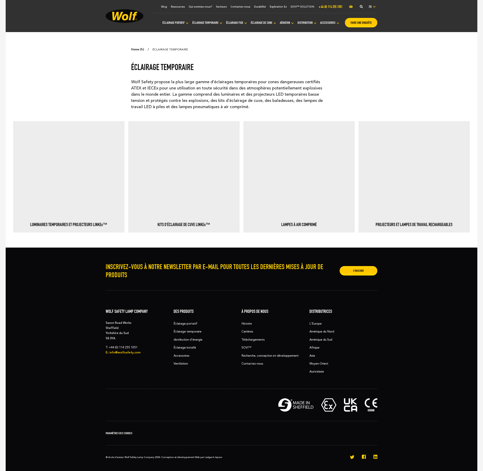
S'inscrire (358, 270)
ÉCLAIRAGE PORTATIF (173, 23)
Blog (164, 6)
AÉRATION (285, 23)
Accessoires (181, 355)
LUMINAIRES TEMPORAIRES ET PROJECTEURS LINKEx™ (68, 224)
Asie (312, 355)
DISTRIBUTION (305, 23)
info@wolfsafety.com (125, 352)
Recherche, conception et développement (270, 355)
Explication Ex (278, 6)
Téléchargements (253, 339)
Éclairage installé (185, 347)
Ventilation (181, 363)
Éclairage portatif (185, 323)
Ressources (178, 6)
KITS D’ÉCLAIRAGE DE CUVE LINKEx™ (184, 224)
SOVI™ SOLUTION (302, 6)
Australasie (316, 371)
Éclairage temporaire (188, 331)
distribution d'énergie (188, 339)
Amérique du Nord (321, 331)
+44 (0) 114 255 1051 (123, 347)
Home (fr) (137, 49)
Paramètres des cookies (119, 433)
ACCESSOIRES (327, 23)
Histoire (247, 323)
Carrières (247, 331)
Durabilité (260, 6)
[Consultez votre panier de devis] (351, 6)
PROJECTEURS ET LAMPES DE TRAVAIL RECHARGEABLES (414, 224)
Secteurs (221, 6)
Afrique (314, 347)
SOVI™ (246, 347)
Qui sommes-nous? (200, 6)
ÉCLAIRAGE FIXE (234, 23)
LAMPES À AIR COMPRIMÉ (299, 224)
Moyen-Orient (318, 363)
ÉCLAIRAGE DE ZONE (261, 23)
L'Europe (315, 323)
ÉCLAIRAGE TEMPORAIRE (205, 23)
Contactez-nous (240, 6)
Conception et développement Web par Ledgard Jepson (191, 457)
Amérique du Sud (320, 339)
